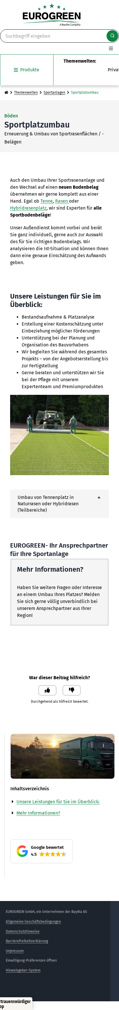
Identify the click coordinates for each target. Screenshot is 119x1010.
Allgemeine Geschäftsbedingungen (33, 922)
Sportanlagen (54, 92)
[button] (59, 504)
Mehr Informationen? (38, 813)
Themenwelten (26, 92)
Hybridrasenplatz (28, 208)
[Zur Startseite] (6, 92)
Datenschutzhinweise (23, 931)
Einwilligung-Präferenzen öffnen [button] (31, 960)
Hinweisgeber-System (23, 970)
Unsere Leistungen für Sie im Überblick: (58, 801)
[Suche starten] (112, 36)
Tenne (46, 201)
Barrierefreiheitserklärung (27, 941)
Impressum (15, 951)
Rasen (62, 201)
